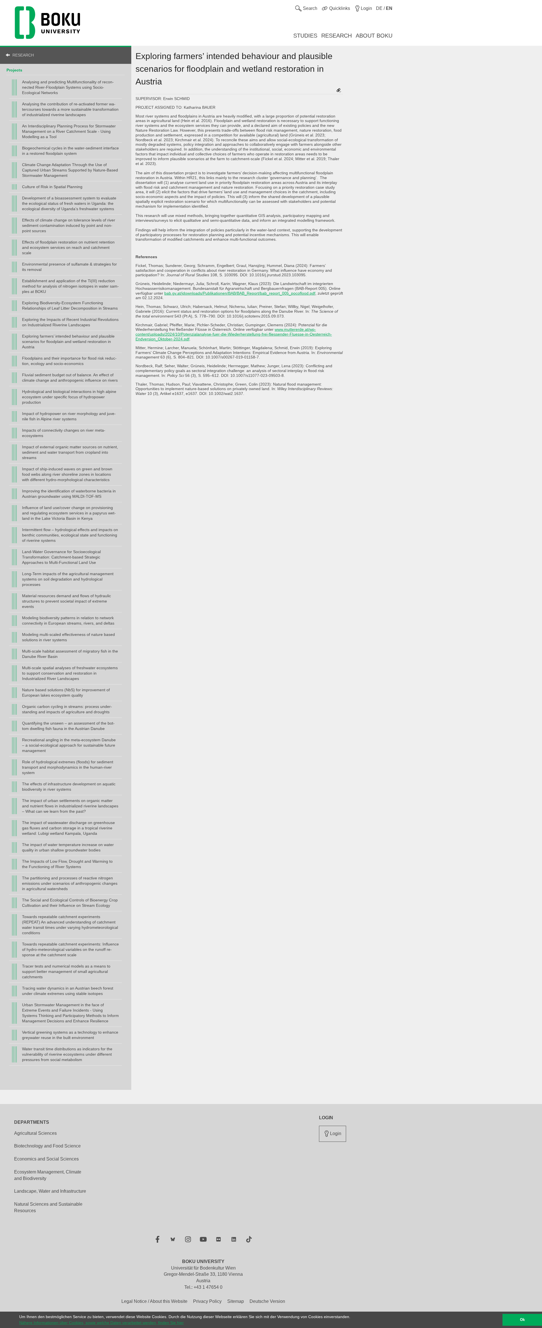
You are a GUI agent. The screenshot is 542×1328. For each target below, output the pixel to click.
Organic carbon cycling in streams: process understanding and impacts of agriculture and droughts (67, 709)
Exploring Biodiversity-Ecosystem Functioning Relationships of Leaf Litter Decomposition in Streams (70, 305)
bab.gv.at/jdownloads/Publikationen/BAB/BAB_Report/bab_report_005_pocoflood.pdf (239, 293)
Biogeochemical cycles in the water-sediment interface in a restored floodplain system (70, 151)
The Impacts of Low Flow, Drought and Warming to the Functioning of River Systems (67, 864)
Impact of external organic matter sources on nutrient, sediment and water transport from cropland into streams (70, 452)
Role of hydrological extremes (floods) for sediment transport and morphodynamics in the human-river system (67, 767)
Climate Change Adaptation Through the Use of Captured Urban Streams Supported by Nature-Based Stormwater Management (70, 170)
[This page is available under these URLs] (339, 91)
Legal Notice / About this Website (154, 1301)
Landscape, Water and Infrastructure (50, 1191)
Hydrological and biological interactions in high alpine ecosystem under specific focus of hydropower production (69, 397)
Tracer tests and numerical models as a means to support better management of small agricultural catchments (66, 971)
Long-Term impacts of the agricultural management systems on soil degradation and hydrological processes (67, 579)
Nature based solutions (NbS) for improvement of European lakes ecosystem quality (66, 692)
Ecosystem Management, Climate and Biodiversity (47, 1175)
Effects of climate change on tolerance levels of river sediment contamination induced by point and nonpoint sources (68, 225)
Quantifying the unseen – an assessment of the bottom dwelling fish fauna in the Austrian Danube (68, 726)
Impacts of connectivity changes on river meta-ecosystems (63, 433)
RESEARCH (23, 55)
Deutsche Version (267, 1301)
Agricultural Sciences (35, 1133)
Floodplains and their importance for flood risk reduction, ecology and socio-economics (69, 361)
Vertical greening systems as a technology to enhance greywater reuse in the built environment (70, 1035)
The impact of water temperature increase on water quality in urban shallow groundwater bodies (68, 847)
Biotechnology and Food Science (47, 1146)
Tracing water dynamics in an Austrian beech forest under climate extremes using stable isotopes (67, 991)
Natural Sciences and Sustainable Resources (48, 1207)
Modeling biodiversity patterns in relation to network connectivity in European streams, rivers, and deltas (68, 620)
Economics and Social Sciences (46, 1159)
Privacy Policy (207, 1301)
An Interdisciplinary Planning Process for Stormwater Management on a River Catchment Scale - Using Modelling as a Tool (69, 131)
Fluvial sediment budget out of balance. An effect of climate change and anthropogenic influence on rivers (70, 377)
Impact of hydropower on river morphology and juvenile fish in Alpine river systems (69, 416)
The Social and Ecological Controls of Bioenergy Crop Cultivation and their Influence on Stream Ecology (70, 903)
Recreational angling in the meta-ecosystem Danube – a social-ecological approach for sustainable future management (69, 745)
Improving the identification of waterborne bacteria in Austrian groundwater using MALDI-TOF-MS (69, 494)
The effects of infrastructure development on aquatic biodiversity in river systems (68, 787)
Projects (14, 70)
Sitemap (235, 1301)
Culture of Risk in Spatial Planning (52, 186)
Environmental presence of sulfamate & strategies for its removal (69, 267)
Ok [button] (522, 1320)
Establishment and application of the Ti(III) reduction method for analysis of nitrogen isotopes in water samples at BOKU (70, 286)
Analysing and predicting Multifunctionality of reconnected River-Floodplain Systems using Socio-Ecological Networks (68, 87)
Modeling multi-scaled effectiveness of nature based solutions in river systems (68, 637)
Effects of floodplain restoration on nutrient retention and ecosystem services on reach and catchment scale (68, 247)
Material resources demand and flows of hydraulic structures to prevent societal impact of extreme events (66, 601)
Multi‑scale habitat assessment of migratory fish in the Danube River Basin (70, 654)
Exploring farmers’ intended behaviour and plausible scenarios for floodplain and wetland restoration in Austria (68, 341)
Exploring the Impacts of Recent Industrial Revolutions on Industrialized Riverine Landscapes (70, 322)
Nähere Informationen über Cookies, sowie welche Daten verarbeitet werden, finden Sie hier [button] (101, 1322)
